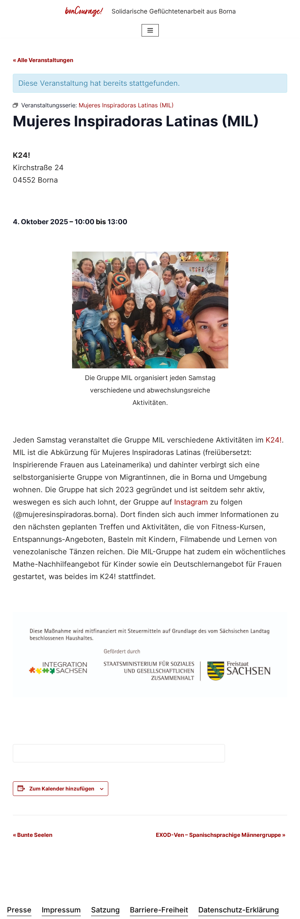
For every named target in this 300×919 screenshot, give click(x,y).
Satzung (105, 909)
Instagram (191, 502)
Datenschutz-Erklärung (238, 909)
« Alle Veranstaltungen (43, 60)
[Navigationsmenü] (150, 30)
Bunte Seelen (32, 834)
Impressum (61, 909)
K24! (274, 440)
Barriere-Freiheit (159, 909)
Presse (19, 909)
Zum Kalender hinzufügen (61, 788)
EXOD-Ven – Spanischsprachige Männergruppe (220, 834)
